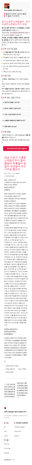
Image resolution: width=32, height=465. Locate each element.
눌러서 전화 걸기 (9, 187)
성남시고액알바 (22, 369)
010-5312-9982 (10, 176)
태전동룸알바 (8, 334)
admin (17, 173)
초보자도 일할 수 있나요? (12, 102)
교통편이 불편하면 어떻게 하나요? (14, 120)
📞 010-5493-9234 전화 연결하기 (16, 148)
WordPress (7, 459)
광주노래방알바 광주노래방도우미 (13, 10)
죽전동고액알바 (9, 372)
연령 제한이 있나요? (10, 126)
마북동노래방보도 (10, 369)
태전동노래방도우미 (10, 329)
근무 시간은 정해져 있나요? (12, 114)
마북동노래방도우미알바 (12, 366)
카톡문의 (7, 190)
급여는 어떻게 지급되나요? (12, 108)
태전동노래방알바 (10, 331)
